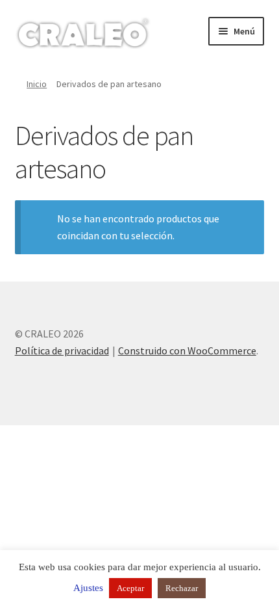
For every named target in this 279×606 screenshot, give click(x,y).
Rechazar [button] (181, 588)
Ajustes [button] (88, 588)
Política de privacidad (62, 350)
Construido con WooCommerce (187, 350)
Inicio (37, 84)
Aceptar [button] (130, 588)
